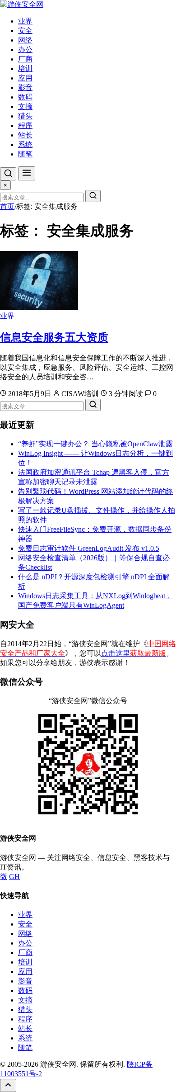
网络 (25, 40)
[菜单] (26, 173)
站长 (25, 135)
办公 (25, 49)
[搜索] (8, 173)
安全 (25, 30)
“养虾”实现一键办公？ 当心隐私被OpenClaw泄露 (95, 444)
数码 (25, 97)
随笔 (25, 154)
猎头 (25, 116)
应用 (25, 78)
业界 (25, 21)
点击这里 (133, 653)
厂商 (25, 59)
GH (14, 876)
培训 (25, 68)
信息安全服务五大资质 (54, 337)
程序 (25, 125)
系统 (25, 144)
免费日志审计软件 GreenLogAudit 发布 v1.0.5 (88, 548)
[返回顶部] (8, 1085)
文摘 (25, 106)
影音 (25, 87)
